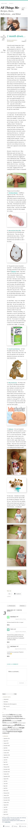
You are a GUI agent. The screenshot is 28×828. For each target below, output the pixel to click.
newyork (24, 722)
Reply (8, 624)
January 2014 (6, 795)
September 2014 (7, 776)
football (21, 718)
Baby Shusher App (12, 382)
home (4, 722)
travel (15, 731)
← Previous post (11, 605)
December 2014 (7, 769)
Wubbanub (10, 429)
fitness (13, 718)
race (14, 728)
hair (12, 720)
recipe (21, 728)
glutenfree (6, 720)
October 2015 (6, 752)
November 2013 (7, 800)
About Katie (4, 3)
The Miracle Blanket (13, 192)
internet (7, 722)
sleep (11, 729)
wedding (4, 733)
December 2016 (7, 745)
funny (24, 718)
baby (11, 715)
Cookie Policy (7, 822)
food (17, 718)
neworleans (20, 722)
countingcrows (10, 716)
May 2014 (5, 785)
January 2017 (6, 743)
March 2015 (6, 764)
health (19, 720)
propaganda (5, 728)
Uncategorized (10, 41)
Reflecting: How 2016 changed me (10, 704)
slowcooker (16, 729)
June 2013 (6, 809)
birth (14, 714)
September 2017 (7, 738)
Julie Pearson (13, 646)
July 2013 (5, 807)
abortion (3, 714)
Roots (5, 708)
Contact (11, 3)
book (20, 714)
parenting (12, 725)
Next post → (22, 605)
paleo (9, 725)
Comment (21, 683)
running (4, 729)
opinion (4, 725)
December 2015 (7, 750)
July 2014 (5, 781)
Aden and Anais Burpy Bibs (14, 230)
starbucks (4, 731)
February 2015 (6, 766)
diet (21, 716)
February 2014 (6, 793)
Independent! (6, 699)
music (15, 723)
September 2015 (7, 755)
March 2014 (6, 790)
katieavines (14, 40)
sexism (8, 729)
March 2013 (6, 814)
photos (2, 52)
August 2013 (6, 804)
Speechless (6, 701)
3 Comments (24, 41)
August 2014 (6, 778)
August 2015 (6, 757)
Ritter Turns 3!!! (6, 706)
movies (11, 722)
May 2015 (5, 762)
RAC (5, 52)
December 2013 (7, 797)
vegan (20, 731)
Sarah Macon (13, 616)
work (8, 733)
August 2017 (6, 740)
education (4, 718)
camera (4, 716)
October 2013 (6, 802)
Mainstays (13, 271)
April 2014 (5, 788)
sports (20, 729)
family (8, 718)
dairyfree (17, 716)
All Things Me (10, 7)
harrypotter (15, 720)
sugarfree (9, 731)
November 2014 (7, 771)
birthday (17, 714)
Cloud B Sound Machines (14, 348)
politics (23, 725)
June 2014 (6, 783)
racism (17, 728)
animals (7, 714)
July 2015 (5, 759)
